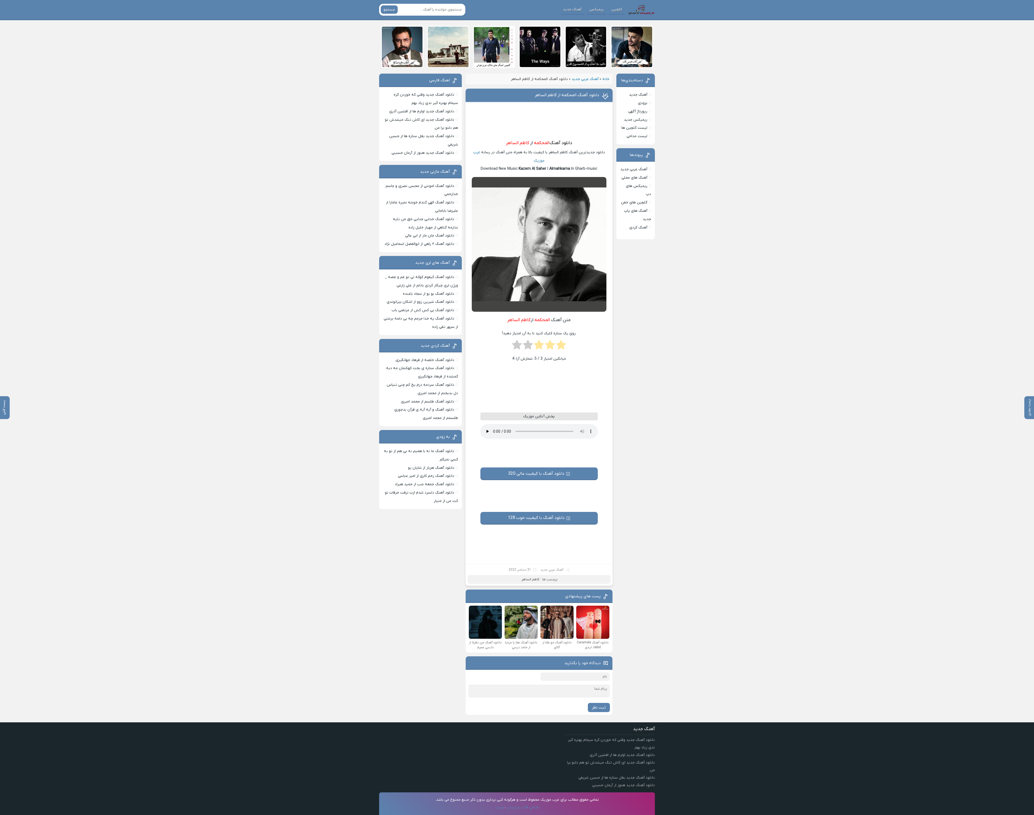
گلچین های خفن (634, 202)
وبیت (499, 807)
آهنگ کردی (638, 227)
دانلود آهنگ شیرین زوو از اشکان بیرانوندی (420, 301)
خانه (605, 79)
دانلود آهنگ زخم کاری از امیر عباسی (426, 475)
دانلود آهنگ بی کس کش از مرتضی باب (423, 310)
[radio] (561, 346)
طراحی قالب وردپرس (523, 807)
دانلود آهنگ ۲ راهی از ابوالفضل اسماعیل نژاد (419, 244)
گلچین (617, 9)
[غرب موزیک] (641, 10)
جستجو (389, 9)
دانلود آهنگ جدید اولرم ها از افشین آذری (421, 111)
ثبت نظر (599, 707)
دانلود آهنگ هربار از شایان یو (431, 467)
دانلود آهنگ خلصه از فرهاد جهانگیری (425, 360)
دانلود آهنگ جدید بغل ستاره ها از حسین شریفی (616, 777)
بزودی (642, 103)
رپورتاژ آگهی (637, 111)
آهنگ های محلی (634, 177)
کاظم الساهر (517, 143)
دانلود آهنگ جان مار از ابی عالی (429, 235)
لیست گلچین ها (634, 127)
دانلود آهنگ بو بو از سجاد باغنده (428, 293)
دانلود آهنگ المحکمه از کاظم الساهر (567, 95)
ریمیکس (596, 9)
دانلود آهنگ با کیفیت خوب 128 (536, 518)
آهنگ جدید (572, 9)
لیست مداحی (637, 136)
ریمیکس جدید (635, 119)
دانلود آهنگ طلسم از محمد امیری (427, 401)
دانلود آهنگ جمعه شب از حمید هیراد (424, 484)
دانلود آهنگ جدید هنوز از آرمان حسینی (423, 152)
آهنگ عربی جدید (585, 79)
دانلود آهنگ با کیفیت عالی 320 (536, 473)
